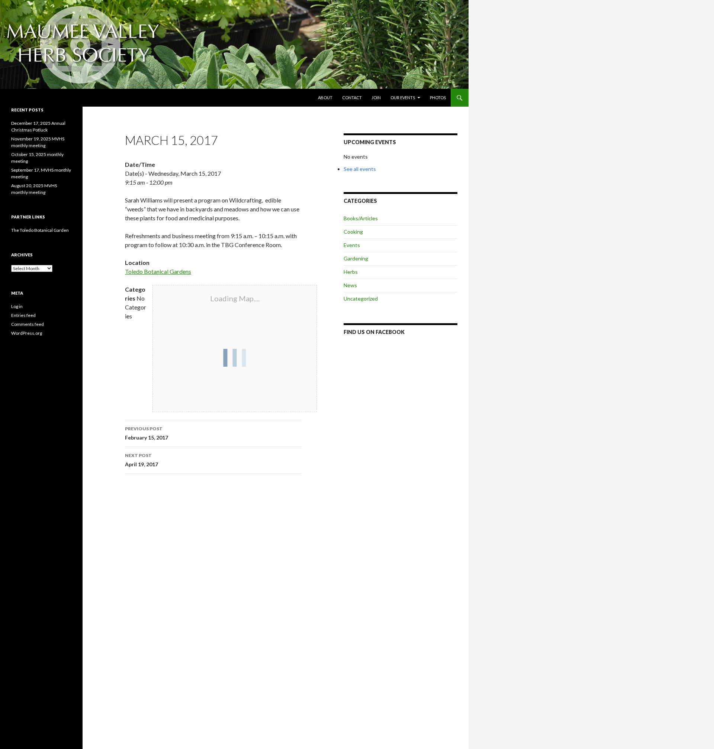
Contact (352, 97)
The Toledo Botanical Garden (40, 230)
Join (376, 97)
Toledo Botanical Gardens (158, 271)
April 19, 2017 (141, 460)
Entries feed (23, 315)
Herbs (351, 272)
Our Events (402, 97)
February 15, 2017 (146, 433)
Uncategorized (361, 298)
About (325, 97)
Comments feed (27, 324)
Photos (438, 97)
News (350, 285)
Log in (17, 306)
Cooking (353, 231)
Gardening (356, 258)
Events (352, 245)
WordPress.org (26, 333)
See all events (360, 169)
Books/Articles (361, 218)
